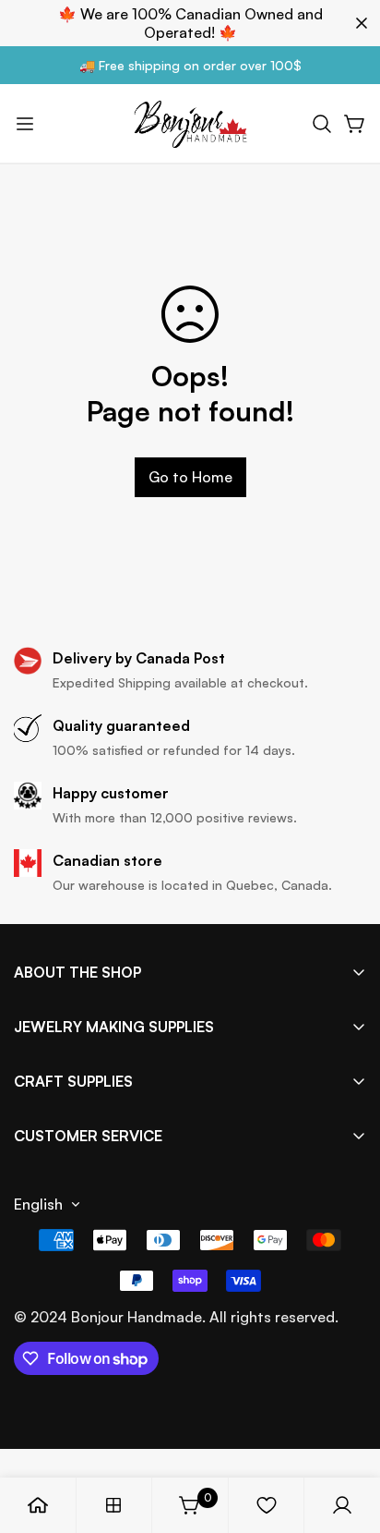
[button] (322, 124)
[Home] (38, 1505)
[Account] (342, 1505)
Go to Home (190, 477)
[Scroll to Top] (346, 1435)
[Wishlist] (266, 1505)
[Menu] (25, 124)
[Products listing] (113, 1505)
